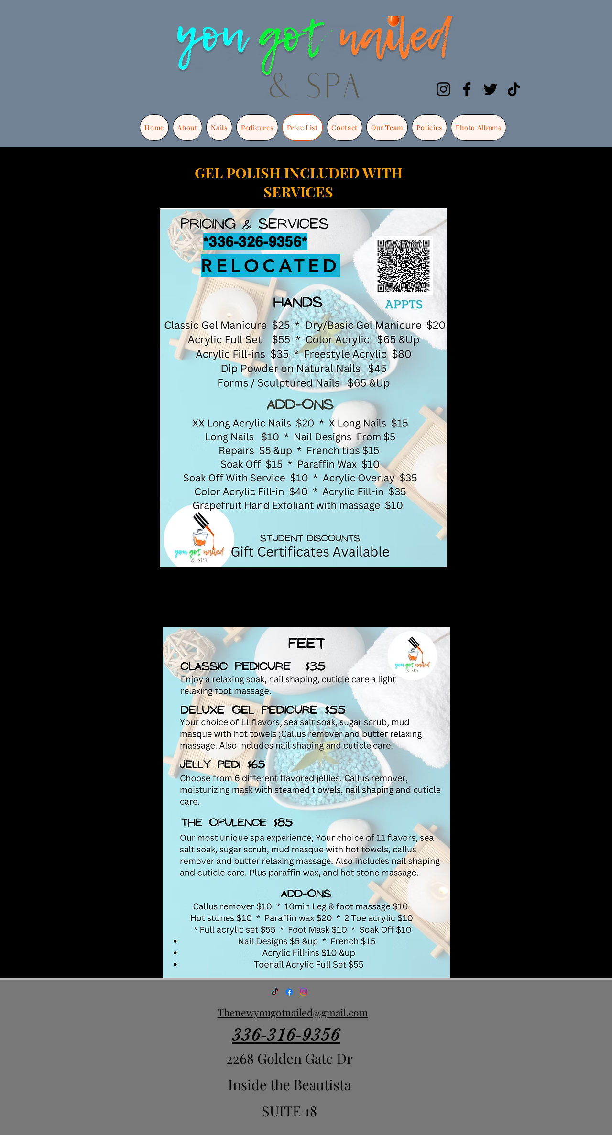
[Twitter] (490, 89)
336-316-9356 (286, 1035)
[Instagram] (443, 89)
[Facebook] (467, 89)
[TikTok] (513, 89)
